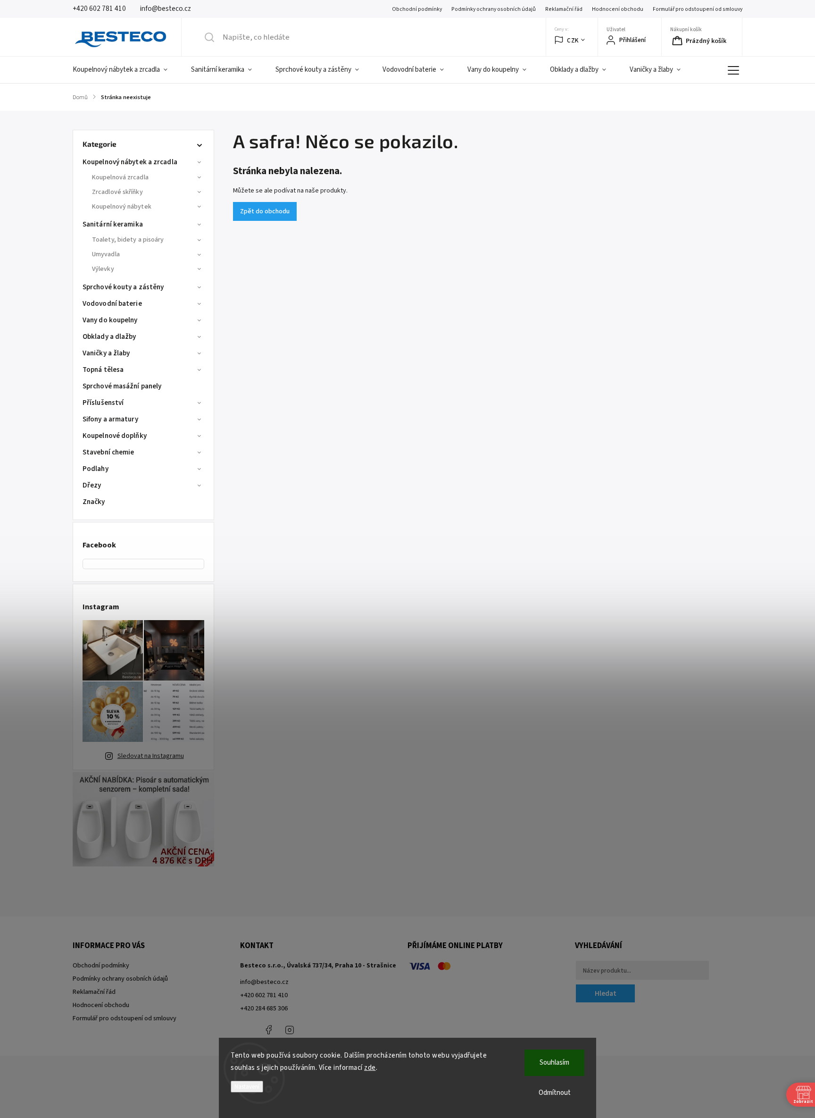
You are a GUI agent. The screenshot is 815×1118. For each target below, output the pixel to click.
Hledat (605, 993)
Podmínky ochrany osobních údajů (493, 9)
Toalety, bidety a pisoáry (128, 239)
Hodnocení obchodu (617, 9)
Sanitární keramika (113, 224)
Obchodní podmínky (417, 9)
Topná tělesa (103, 370)
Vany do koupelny (110, 320)
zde (370, 1068)
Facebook (268, 1030)
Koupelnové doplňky (115, 436)
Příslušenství (103, 403)
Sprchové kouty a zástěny (123, 287)
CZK (573, 40)
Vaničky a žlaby (106, 353)
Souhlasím (554, 1063)
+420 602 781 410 (264, 995)
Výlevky (103, 269)
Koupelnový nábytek (121, 206)
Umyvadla (106, 254)
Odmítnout (555, 1093)
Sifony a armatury (110, 419)
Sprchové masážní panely (122, 386)
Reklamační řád (563, 9)
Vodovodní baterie (112, 304)
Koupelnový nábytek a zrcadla (130, 162)
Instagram (290, 1030)
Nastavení (246, 1086)
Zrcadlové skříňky (117, 192)
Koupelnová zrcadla (120, 177)
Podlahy (95, 469)
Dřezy (92, 485)
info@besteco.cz (264, 982)
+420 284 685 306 (264, 1008)
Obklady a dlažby (109, 337)
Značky (94, 502)
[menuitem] (126, 70)
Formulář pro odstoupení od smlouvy (697, 9)
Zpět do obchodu (265, 211)
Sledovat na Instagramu (150, 756)
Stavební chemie (108, 452)
